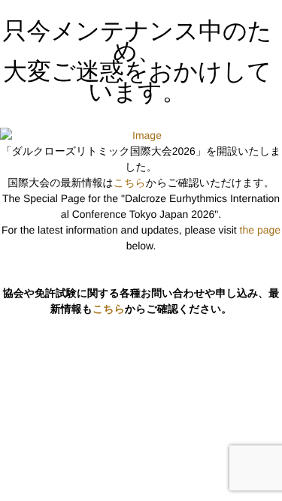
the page (260, 230)
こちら (130, 183)
